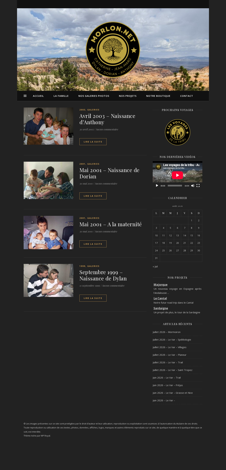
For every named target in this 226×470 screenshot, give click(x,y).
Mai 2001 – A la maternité (110, 224)
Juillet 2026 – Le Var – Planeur (169, 354)
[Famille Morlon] (113, 49)
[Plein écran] (198, 185)
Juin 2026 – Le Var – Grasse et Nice (173, 392)
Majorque (160, 285)
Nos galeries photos (93, 95)
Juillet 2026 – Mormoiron (167, 332)
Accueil (38, 95)
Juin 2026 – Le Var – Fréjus (168, 385)
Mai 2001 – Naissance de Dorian (109, 173)
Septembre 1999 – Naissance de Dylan (103, 275)
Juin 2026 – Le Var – (164, 400)
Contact (186, 95)
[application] (177, 175)
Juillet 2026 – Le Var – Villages (169, 347)
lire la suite (93, 141)
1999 (82, 266)
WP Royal (45, 435)
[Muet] (192, 185)
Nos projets (127, 95)
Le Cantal (160, 298)
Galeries (93, 109)
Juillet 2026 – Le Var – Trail (168, 362)
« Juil (155, 266)
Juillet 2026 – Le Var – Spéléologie (172, 339)
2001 (82, 164)
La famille (61, 95)
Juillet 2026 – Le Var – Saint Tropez (172, 370)
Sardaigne (161, 308)
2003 (82, 109)
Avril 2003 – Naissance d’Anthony (107, 119)
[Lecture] (157, 185)
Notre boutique (158, 95)
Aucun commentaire (107, 129)
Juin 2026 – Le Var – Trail (167, 377)
